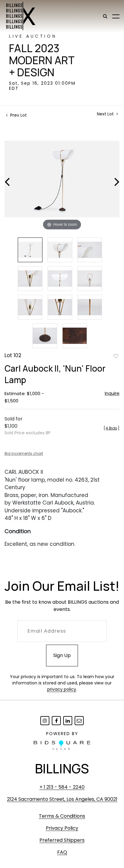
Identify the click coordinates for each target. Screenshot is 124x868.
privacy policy (61, 689)
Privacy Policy (62, 828)
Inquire (112, 393)
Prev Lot (18, 115)
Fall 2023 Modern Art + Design (42, 60)
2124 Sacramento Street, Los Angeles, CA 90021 (62, 799)
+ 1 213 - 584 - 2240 (62, 787)
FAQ (62, 852)
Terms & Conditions (62, 816)
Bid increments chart (24, 453)
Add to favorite (115, 356)
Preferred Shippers (62, 840)
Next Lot (106, 114)
